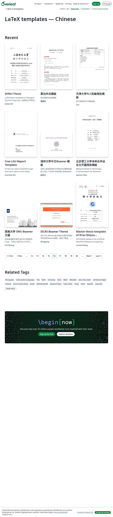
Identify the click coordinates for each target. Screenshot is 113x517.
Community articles (100, 9)
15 (49, 256)
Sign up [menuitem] (96, 4)
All (68, 9)
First (10, 256)
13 (37, 256)
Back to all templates (14, 9)
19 (71, 256)
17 (60, 256)
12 (32, 256)
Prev (19, 256)
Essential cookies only (85, 512)
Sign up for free (46, 334)
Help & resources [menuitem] (80, 4)
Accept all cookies (102, 512)
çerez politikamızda (60, 512)
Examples (85, 9)
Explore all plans (66, 334)
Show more (10, 288)
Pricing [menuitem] (68, 4)
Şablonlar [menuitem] (60, 4)
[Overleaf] (8, 4)
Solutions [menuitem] (48, 4)
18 (66, 256)
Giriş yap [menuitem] (107, 4)
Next (89, 256)
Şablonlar (75, 9)
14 (43, 256)
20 (77, 256)
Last (99, 256)
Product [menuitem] (37, 4)
